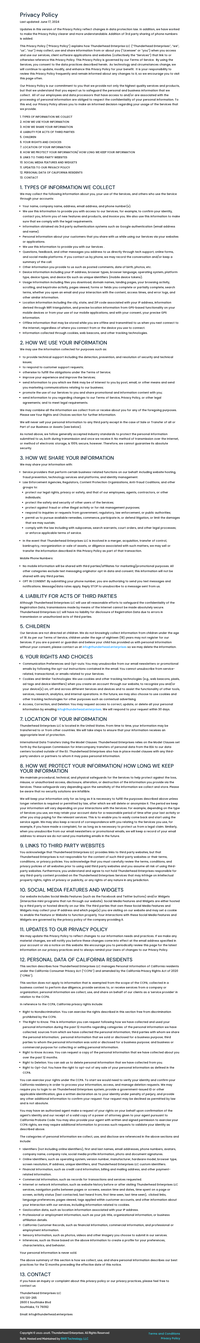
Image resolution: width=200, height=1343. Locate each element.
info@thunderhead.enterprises (105, 647)
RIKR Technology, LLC (74, 1338)
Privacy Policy (170, 1338)
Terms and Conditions (164, 1334)
